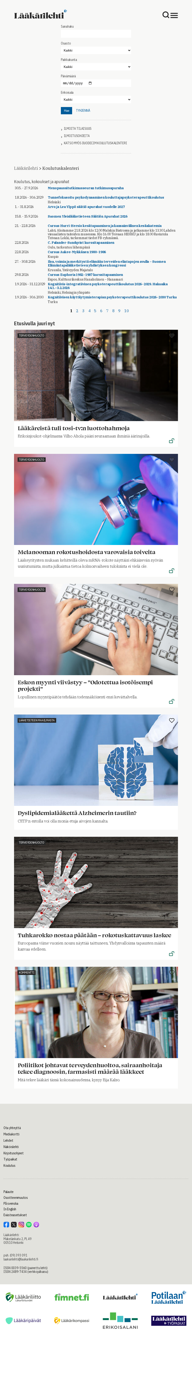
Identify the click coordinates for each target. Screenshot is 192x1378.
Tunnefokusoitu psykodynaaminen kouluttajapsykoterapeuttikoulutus (106, 197)
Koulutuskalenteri (60, 168)
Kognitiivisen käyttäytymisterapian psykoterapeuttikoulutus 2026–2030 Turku (112, 297)
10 (126, 310)
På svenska (11, 1203)
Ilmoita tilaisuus (78, 129)
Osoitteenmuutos (16, 1198)
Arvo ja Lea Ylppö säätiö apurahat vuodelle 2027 (86, 207)
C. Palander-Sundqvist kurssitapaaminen (81, 243)
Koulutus (9, 1165)
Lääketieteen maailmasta (37, 720)
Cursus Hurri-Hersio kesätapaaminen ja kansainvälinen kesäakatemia (105, 226)
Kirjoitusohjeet (14, 1153)
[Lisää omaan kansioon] (171, 336)
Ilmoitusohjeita (77, 136)
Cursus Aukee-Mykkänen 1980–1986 (77, 252)
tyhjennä (83, 110)
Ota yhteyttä (12, 1128)
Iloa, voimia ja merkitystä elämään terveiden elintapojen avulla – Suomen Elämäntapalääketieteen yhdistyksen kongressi (107, 263)
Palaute (9, 1192)
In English (10, 1209)
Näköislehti (11, 1147)
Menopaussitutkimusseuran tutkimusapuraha (86, 188)
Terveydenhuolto (31, 335)
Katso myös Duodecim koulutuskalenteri (95, 143)
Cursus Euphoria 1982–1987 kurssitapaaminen (85, 275)
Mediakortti (11, 1134)
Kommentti (26, 972)
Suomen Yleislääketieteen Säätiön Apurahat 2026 (87, 216)
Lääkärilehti (26, 168)
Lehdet (8, 1140)
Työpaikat (10, 1159)
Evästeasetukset (15, 1215)
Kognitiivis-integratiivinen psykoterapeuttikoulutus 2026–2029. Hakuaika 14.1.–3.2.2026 (108, 286)
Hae (66, 110)
